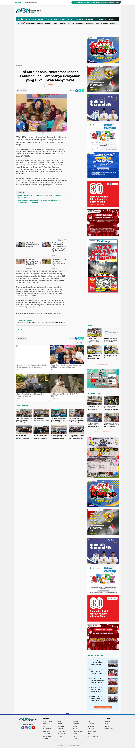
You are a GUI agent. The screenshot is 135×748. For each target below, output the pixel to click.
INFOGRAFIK (91, 726)
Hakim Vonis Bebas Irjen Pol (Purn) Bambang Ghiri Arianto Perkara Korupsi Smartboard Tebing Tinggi (97, 689)
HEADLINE (89, 19)
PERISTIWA (46, 733)
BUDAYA (48, 19)
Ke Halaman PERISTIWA (102, 432)
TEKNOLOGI (46, 738)
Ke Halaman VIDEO (103, 364)
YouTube (35, 730)
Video (22, 23)
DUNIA (70, 19)
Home (20, 2)
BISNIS (40, 19)
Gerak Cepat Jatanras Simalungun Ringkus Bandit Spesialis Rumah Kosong (97, 2)
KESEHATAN (47, 728)
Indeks (20, 19)
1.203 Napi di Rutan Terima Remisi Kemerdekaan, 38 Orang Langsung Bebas (97, 698)
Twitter (30, 730)
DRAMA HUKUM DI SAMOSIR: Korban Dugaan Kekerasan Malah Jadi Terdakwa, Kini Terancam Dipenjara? (93, 340)
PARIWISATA (62, 731)
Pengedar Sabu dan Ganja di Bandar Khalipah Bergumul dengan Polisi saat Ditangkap (93, 424)
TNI (59, 738)
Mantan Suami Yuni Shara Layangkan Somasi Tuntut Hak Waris (41, 323)
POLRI (89, 733)
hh (96, 19)
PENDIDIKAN (91, 731)
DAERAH (63, 19)
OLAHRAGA (46, 731)
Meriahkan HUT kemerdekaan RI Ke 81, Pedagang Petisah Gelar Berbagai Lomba (98, 680)
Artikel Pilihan (93, 393)
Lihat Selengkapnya (103, 707)
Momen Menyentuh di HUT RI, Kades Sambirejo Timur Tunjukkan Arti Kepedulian (98, 671)
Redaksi (107, 721)
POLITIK (75, 733)
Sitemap (107, 726)
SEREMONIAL (47, 736)
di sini (59, 313)
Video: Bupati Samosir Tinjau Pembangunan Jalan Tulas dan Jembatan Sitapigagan (111, 340)
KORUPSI (61, 728)
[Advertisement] (70, 9)
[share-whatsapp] (83, 90)
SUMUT (75, 736)
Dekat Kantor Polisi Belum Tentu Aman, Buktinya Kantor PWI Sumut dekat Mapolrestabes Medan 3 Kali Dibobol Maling (94, 408)
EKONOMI (79, 19)
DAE (55, 19)
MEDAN (20, 329)
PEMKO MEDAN (77, 731)
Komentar (22, 90)
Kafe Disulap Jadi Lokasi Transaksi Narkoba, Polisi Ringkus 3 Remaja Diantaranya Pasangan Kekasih (111, 424)
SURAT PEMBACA (92, 736)
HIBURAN (102, 19)
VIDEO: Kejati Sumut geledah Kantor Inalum (111, 356)
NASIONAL (90, 728)
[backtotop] (67, 714)
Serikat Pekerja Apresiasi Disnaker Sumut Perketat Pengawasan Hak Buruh (97, 662)
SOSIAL (60, 736)
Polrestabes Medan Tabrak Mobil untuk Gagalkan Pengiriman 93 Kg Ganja (111, 408)
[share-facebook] (76, 90)
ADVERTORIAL (30, 19)
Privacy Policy (109, 728)
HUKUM (111, 19)
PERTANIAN (61, 733)
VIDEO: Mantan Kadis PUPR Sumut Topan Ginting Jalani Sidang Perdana (93, 356)
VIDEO (90, 325)
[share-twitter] (79, 90)
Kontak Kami (109, 724)
